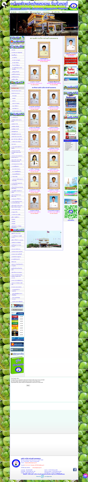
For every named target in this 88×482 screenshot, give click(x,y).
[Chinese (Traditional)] (13, 44)
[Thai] (10, 44)
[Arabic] (12, 44)
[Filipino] (16, 44)
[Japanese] (20, 44)
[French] (17, 44)
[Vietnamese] (23, 44)
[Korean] (21, 44)
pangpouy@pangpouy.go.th (31, 462)
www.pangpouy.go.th (36, 467)
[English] (14, 44)
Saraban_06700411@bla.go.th (37, 465)
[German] (18, 44)
